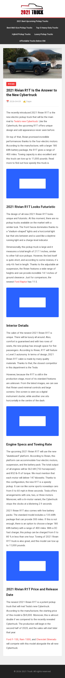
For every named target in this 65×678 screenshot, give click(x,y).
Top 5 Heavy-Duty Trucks (47, 28)
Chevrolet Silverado (46, 639)
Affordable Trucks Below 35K (32, 41)
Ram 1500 (25, 639)
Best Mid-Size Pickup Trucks (19, 28)
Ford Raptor (21, 281)
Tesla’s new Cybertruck (26, 121)
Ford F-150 (12, 639)
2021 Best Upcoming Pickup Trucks (32, 21)
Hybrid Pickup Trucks (21, 34)
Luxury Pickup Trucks (43, 34)
